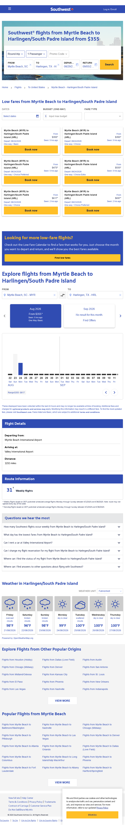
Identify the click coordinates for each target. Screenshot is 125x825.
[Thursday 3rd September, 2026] (72, 374)
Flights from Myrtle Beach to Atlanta (20, 746)
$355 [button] (93, 39)
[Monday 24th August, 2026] (20, 369)
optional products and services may (28, 409)
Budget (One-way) (54, 109)
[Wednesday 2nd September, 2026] (67, 374)
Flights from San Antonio (95, 667)
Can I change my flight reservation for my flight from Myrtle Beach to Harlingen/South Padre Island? (57, 550)
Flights (18, 87)
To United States (36, 87)
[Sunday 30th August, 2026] (52, 374)
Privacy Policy (102, 808)
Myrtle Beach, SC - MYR (18, 66)
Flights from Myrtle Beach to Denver (101, 735)
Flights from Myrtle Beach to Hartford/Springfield (97, 769)
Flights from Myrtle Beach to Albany (60, 767)
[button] (9, 8)
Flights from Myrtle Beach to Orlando (56, 748)
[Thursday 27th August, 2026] (36, 374)
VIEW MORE (62, 700)
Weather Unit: (87, 591)
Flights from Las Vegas (14, 689)
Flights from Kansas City (54, 674)
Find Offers (89, 320)
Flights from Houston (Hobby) (17, 659)
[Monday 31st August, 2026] (57, 374)
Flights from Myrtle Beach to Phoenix (97, 758)
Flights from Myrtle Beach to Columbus (16, 758)
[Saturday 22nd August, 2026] (10, 374)
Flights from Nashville (53, 689)
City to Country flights (48, 820)
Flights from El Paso (12, 681)
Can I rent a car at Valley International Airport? (28, 542)
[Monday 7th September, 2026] (93, 374)
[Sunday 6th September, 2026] (88, 374)
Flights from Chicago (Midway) (17, 667)
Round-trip (14, 54)
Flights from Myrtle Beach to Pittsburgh (16, 737)
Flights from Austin (92, 659)
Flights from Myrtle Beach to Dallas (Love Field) (101, 748)
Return (87, 63)
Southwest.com (24, 412)
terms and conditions (90, 412)
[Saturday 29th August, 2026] (46, 374)
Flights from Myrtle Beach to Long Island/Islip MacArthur (59, 758)
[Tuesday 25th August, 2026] (26, 374)
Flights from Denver (52, 667)
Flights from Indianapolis (95, 689)
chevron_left (4, 316)
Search (109, 64)
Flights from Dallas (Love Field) (58, 659)
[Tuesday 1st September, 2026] (62, 374)
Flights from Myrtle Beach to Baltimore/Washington (16, 726)
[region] (92, 807)
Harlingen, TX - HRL (46, 66)
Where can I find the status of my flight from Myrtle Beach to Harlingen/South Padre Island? (53, 558)
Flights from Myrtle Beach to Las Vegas (59, 737)
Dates (5, 109)
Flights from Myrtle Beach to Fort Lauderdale (19, 769)
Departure (69, 63)
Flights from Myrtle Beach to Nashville (56, 726)
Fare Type (90, 109)
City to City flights (28, 820)
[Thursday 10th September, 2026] (109, 374)
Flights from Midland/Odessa (17, 674)
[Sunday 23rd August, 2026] (15, 364)
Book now (31, 149)
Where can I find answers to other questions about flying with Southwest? (43, 566)
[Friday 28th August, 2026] (41, 374)
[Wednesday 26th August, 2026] (31, 374)
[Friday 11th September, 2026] (114, 374)
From (11, 63)
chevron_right (120, 316)
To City (15, 820)
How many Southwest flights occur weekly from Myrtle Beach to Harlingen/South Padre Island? (54, 526)
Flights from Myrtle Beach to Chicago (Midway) (97, 726)
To (37, 63)
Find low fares (62, 258)
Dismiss (92, 815)
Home (5, 87)
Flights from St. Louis (93, 674)
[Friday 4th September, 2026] (78, 374)
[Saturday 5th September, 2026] (83, 374)
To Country (4, 820)
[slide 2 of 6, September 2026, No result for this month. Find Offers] (89, 316)
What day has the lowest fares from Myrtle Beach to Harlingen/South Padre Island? (48, 534)
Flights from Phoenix (52, 681)
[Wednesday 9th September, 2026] (104, 374)
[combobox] (30, 295)
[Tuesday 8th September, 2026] (99, 374)
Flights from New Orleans (96, 681)
